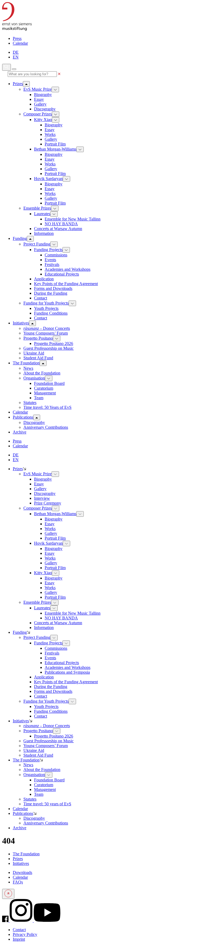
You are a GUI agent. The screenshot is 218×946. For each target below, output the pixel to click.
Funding (20, 632)
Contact (40, 298)
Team (38, 397)
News (28, 368)
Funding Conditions (51, 313)
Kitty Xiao (43, 119)
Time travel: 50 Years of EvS (47, 407)
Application (44, 279)
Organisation (34, 378)
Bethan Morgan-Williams (55, 149)
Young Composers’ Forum (45, 333)
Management (45, 393)
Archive (19, 828)
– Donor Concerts (46, 328)
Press (17, 38)
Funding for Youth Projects (46, 303)
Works (50, 134)
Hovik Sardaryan (48, 178)
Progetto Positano (38, 338)
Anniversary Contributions (45, 427)
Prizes (18, 468)
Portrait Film (55, 144)
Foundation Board (49, 383)
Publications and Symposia (67, 672)
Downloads (22, 872)
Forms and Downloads (53, 288)
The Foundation (26, 760)
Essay (39, 99)
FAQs (18, 882)
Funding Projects (48, 249)
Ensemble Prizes (37, 208)
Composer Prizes (37, 114)
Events (50, 259)
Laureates (42, 213)
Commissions (56, 255)
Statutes (29, 402)
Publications (23, 813)
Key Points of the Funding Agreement (66, 283)
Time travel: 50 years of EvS (47, 804)
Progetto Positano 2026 (53, 343)
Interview (42, 498)
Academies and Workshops (67, 269)
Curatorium (43, 388)
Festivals (52, 264)
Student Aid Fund (38, 358)
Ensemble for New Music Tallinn (72, 219)
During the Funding (50, 293)
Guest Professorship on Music (48, 348)
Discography (45, 109)
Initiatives (21, 721)
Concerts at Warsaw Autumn (58, 228)
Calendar (20, 43)
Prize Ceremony (47, 503)
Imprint (19, 939)
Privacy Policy (25, 934)
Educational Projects (62, 274)
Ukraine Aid (33, 353)
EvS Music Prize (37, 89)
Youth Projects (46, 308)
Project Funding (36, 244)
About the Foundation (41, 373)
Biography (43, 94)
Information (44, 233)
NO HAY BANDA (61, 224)
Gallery (40, 104)
